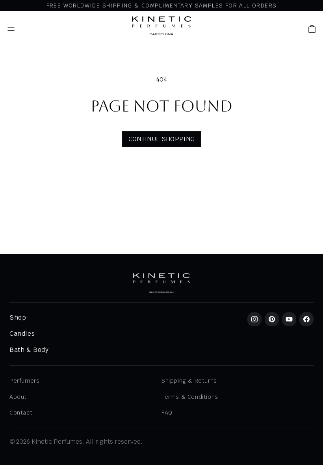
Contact (20, 412)
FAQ (167, 412)
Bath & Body (29, 350)
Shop (17, 317)
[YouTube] (289, 319)
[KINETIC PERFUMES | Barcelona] (161, 25)
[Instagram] (254, 319)
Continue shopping (161, 139)
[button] (312, 28)
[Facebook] (306, 319)
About (18, 396)
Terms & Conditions (190, 396)
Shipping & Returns (189, 380)
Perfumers (24, 380)
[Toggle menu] (11, 28)
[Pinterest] (272, 319)
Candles (22, 333)
